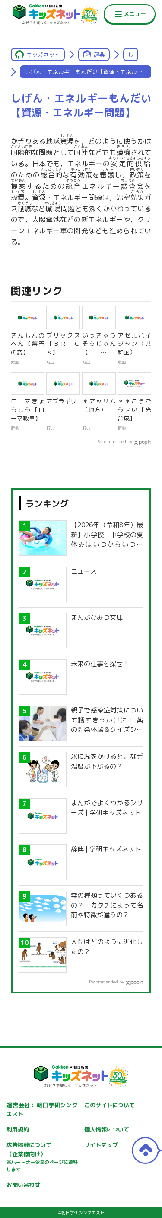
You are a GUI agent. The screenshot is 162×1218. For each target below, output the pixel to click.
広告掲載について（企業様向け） (42, 1157)
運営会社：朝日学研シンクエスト (42, 1109)
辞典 (99, 54)
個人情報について (106, 1129)
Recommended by (114, 441)
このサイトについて (109, 1105)
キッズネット (43, 54)
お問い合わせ (23, 1185)
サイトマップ (101, 1145)
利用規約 (17, 1129)
